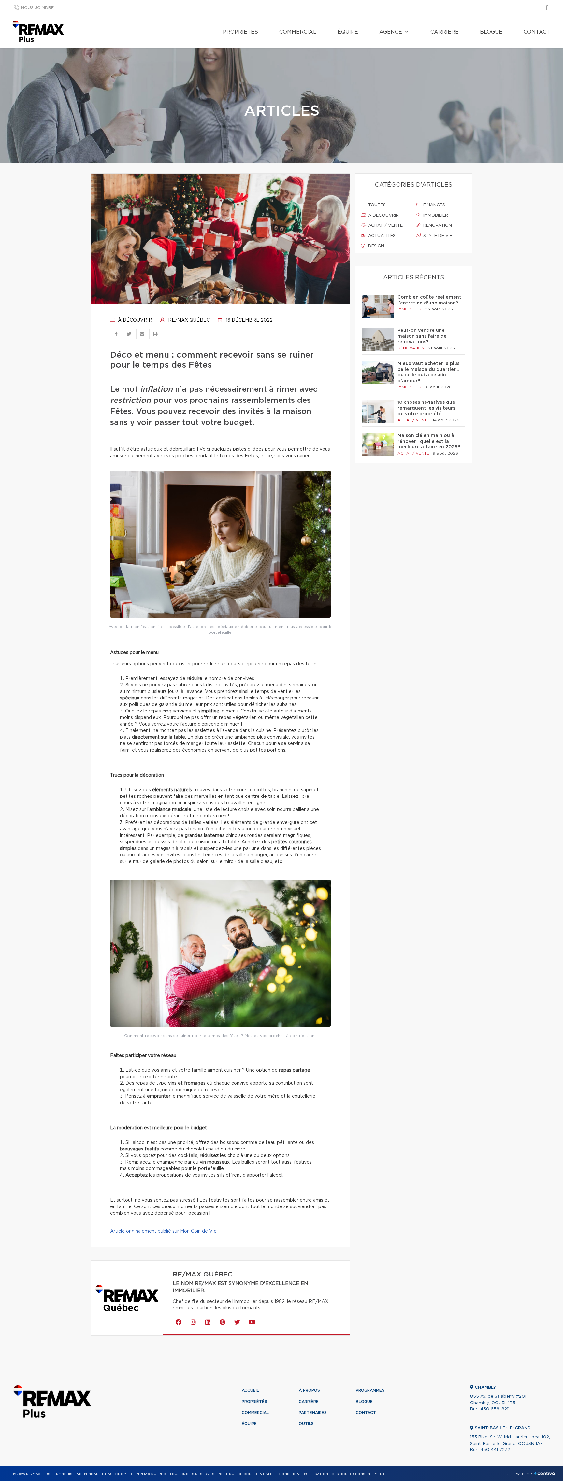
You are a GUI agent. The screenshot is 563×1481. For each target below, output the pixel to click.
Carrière (444, 32)
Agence (390, 32)
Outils (306, 1424)
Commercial (297, 32)
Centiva (544, 1473)
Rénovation (437, 225)
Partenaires (313, 1413)
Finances (433, 205)
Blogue (491, 32)
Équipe (348, 32)
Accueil (250, 1390)
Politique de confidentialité (247, 1474)
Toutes (376, 205)
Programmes (370, 1390)
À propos (309, 1390)
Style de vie (437, 236)
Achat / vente (385, 225)
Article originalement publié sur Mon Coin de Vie (163, 1231)
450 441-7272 (495, 1450)
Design (375, 246)
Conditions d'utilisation (303, 1474)
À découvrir (134, 320)
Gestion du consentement (358, 1474)
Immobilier (435, 215)
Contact (537, 32)
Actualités (381, 236)
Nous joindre (37, 8)
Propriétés (240, 32)
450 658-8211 (495, 1409)
